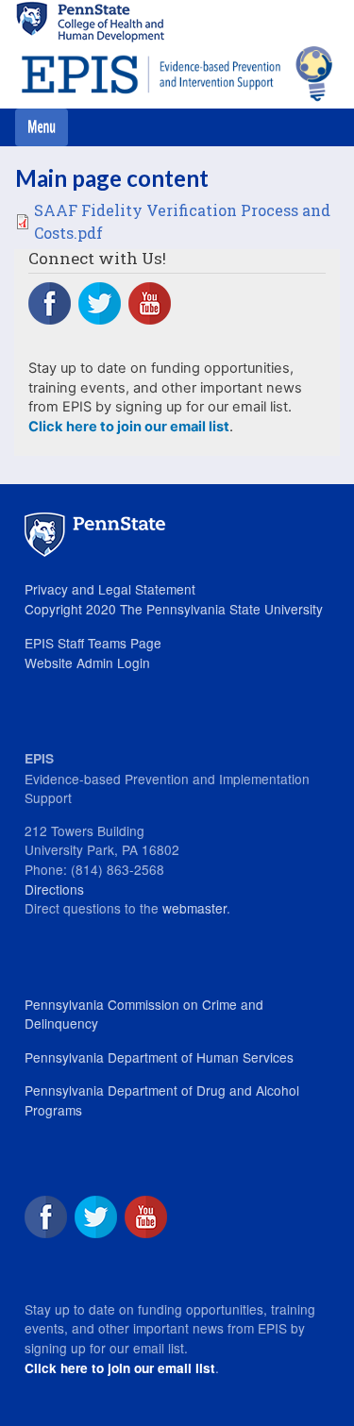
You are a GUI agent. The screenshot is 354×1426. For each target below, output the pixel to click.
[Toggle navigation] (41, 127)
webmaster (194, 907)
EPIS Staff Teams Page (93, 642)
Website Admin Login (87, 662)
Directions (54, 889)
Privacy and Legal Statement (110, 588)
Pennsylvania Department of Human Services (159, 1057)
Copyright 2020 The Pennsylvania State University (174, 608)
